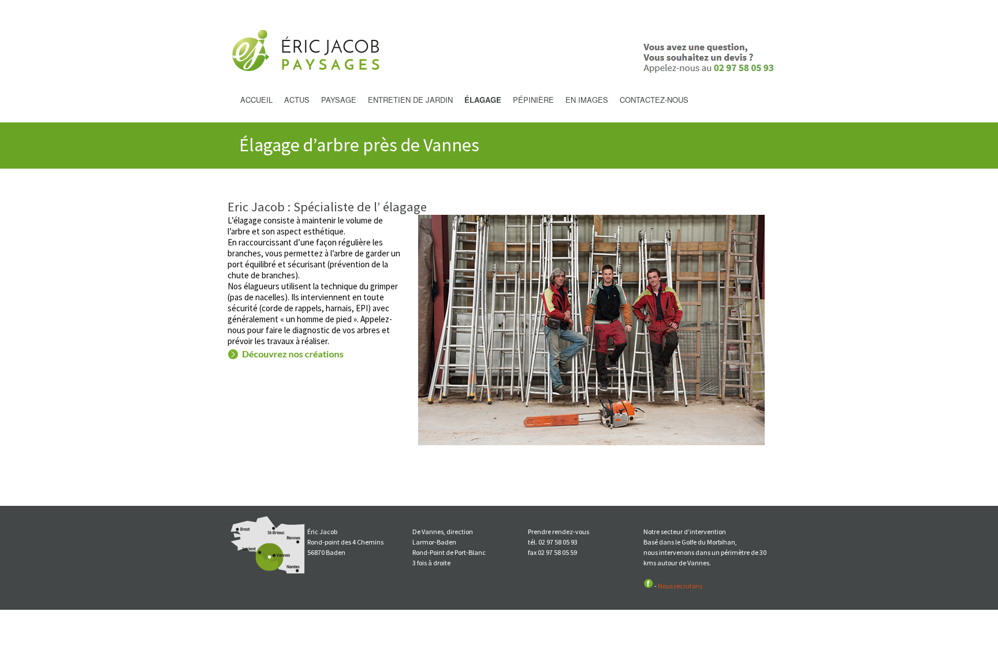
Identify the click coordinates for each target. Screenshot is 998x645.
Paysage (338, 99)
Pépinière (533, 99)
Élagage (482, 99)
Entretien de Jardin (410, 99)
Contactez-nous (654, 99)
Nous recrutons (680, 585)
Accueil (256, 99)
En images (586, 99)
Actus (297, 99)
